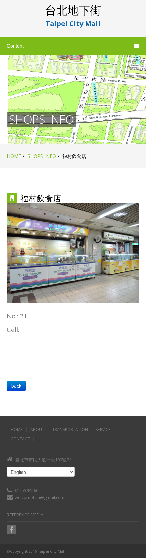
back (16, 386)
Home (14, 156)
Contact (20, 439)
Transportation (70, 429)
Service (103, 429)
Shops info (42, 156)
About (37, 429)
